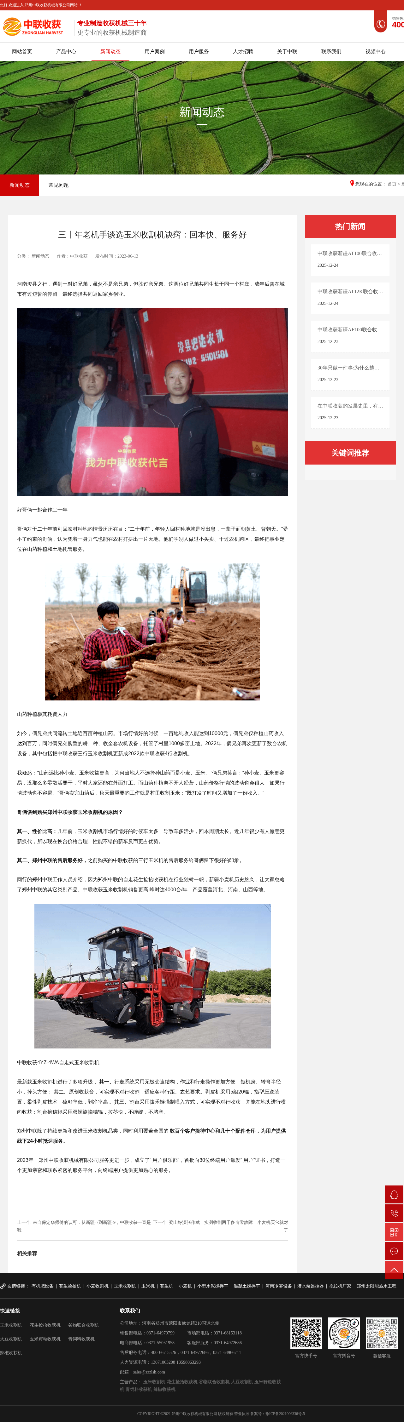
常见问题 (59, 185)
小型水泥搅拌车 (212, 1286)
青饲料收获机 (81, 1339)
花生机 (166, 1286)
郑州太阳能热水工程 (376, 1286)
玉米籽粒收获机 (45, 1339)
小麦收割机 (97, 1286)
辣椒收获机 (11, 1353)
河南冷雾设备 (278, 1286)
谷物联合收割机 (83, 1325)
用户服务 (199, 51)
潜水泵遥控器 (310, 1286)
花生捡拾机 (70, 1286)
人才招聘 (243, 51)
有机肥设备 (43, 1286)
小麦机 (185, 1286)
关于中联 (287, 51)
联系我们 (331, 51)
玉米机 (148, 1286)
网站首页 (22, 51)
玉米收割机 (125, 1286)
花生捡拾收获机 (45, 1325)
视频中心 (375, 51)
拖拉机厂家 (340, 1286)
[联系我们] (394, 1251)
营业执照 (241, 1414)
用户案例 (155, 51)
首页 (392, 184)
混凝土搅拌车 (247, 1286)
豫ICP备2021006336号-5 (285, 1414)
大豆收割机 (11, 1339)
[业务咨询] (394, 1194)
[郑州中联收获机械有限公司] (34, 25)
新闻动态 (110, 51)
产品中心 (66, 51)
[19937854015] (394, 1213)
